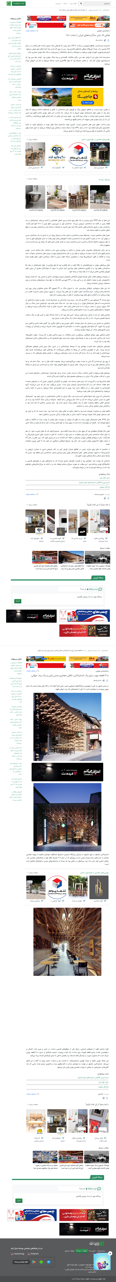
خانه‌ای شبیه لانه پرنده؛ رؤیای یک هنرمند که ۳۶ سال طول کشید (15, 150)
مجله (65, 3)
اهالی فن (73, 3)
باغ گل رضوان (105, 487)
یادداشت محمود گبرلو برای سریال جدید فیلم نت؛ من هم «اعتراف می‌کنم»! (14, 108)
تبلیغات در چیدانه (81, 1251)
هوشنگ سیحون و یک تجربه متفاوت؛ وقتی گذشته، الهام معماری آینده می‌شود (15, 28)
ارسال (18, 601)
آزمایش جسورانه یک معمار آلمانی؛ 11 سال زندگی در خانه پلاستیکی (14, 83)
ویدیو (58, 3)
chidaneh (34, 1253)
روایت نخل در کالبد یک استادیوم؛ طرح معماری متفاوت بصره (15, 96)
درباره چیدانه (101, 1251)
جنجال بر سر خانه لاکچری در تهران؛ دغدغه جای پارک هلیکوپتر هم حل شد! (14, 70)
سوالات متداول (69, 1251)
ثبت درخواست (18, 3)
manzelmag (18, 1253)
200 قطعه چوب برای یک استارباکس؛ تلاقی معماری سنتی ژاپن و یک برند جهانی (14, 43)
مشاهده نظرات (30, 31)
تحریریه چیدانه (99, 494)
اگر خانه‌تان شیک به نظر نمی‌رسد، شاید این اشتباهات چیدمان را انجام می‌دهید (15, 123)
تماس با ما (92, 1251)
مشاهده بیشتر (32, 139)
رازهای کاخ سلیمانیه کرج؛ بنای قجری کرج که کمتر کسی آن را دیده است (14, 57)
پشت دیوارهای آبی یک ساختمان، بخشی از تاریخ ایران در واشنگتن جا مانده (14, 137)
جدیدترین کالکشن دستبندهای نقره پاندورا (94, 482)
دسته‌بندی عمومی (103, 31)
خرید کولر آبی (105, 477)
